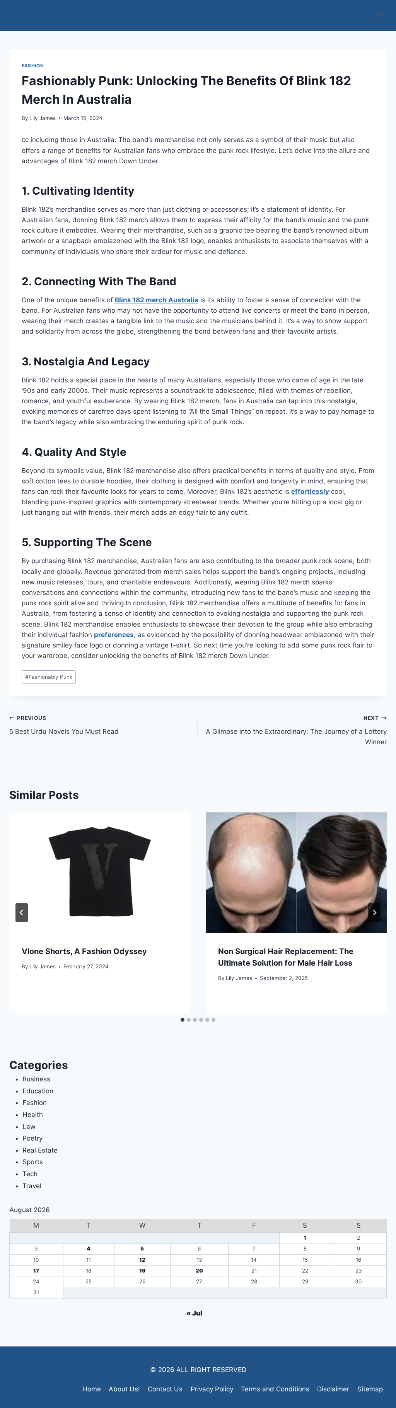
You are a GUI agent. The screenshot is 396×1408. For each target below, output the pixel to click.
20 (199, 1271)
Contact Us (165, 1389)
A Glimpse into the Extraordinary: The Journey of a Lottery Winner (296, 730)
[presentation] (99, 872)
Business (36, 1079)
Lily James (42, 118)
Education (37, 1091)
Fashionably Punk (48, 677)
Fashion (33, 66)
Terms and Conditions (275, 1389)
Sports (32, 1162)
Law (29, 1127)
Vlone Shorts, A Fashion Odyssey (84, 951)
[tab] (182, 1020)
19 (142, 1271)
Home (91, 1389)
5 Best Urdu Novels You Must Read (64, 725)
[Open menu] (379, 15)
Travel (31, 1186)
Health (32, 1115)
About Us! (124, 1389)
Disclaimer (333, 1389)
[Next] (374, 912)
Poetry (32, 1138)
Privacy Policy (212, 1389)
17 (36, 1271)
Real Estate (40, 1150)
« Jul (194, 1313)
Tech (30, 1174)
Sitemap (370, 1389)
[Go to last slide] (21, 912)
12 (142, 1260)
